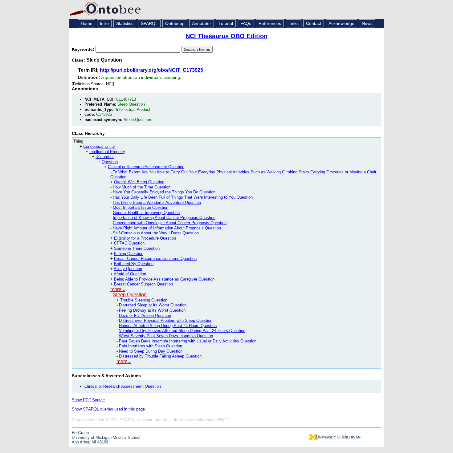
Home (86, 23)
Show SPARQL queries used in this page (108, 409)
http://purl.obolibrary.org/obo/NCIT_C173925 (151, 70)
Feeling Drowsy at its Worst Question (152, 310)
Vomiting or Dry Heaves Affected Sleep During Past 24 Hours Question (182, 330)
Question (110, 162)
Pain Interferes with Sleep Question (150, 346)
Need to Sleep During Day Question (150, 351)
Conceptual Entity (99, 146)
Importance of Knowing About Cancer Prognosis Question (164, 217)
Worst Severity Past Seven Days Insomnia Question (166, 336)
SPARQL (149, 23)
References (270, 23)
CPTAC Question (129, 243)
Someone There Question (137, 248)
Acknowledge (341, 23)
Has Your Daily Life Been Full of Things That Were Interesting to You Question (183, 197)
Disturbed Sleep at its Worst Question (152, 305)
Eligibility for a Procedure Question (145, 238)
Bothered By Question (133, 263)
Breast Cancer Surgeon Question (143, 284)
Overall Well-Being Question (139, 182)
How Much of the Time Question (141, 187)
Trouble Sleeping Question (143, 300)
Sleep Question (130, 294)
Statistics (124, 23)
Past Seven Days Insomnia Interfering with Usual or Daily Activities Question (187, 341)
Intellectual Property (107, 151)
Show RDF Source (88, 400)
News (367, 23)
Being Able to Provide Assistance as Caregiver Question (164, 279)
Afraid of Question (130, 274)
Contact (313, 23)
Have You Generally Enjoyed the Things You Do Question (164, 192)
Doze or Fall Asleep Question (145, 315)
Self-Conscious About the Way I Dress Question (156, 233)
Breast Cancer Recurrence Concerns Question (155, 258)
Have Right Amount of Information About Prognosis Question (167, 228)
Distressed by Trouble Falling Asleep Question (160, 356)
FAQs (245, 23)
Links (293, 23)
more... (117, 289)
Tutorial (225, 23)
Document (105, 156)
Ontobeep (175, 23)
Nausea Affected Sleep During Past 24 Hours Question (168, 325)
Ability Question (128, 268)
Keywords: (84, 49)
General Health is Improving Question (146, 212)
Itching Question (128, 253)
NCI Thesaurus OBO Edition (226, 36)
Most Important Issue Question (140, 207)
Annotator (201, 23)
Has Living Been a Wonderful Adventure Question (157, 202)
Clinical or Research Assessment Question (146, 166)
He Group (80, 433)
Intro (104, 23)
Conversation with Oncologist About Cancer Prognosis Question (169, 222)
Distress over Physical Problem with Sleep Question (165, 320)
